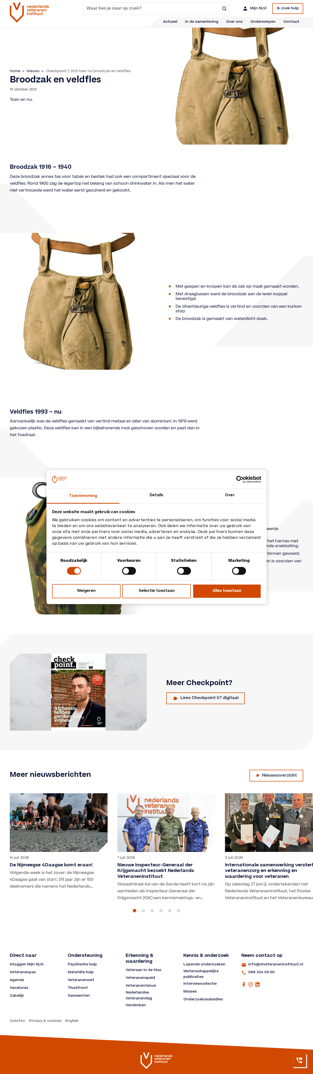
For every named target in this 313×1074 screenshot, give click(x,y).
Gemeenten (79, 996)
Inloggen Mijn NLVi (27, 964)
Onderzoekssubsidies (203, 999)
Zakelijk (17, 996)
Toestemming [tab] (83, 496)
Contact (291, 22)
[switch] (129, 571)
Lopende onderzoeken (204, 964)
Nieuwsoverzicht (279, 776)
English (71, 1021)
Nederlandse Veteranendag (139, 995)
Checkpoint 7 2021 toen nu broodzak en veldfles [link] (88, 71)
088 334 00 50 (261, 972)
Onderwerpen (263, 22)
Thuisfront (78, 988)
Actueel (170, 22)
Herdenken (136, 1005)
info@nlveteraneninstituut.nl (275, 964)
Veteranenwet (81, 980)
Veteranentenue (141, 986)
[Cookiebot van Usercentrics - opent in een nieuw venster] (239, 479)
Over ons (234, 22)
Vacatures (19, 988)
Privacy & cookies (45, 1021)
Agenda (17, 980)
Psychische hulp (82, 964)
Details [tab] (157, 495)
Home (15, 71)
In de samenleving (201, 22)
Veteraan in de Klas (143, 970)
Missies (190, 992)
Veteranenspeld (140, 978)
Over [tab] (230, 495)
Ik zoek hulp (288, 8)
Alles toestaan (226, 591)
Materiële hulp (81, 972)
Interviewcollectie (200, 984)
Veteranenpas (23, 972)
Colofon (17, 1021)
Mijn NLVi (258, 8)
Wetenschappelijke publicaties (201, 974)
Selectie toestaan (157, 591)
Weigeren (86, 591)
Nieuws (33, 71)
